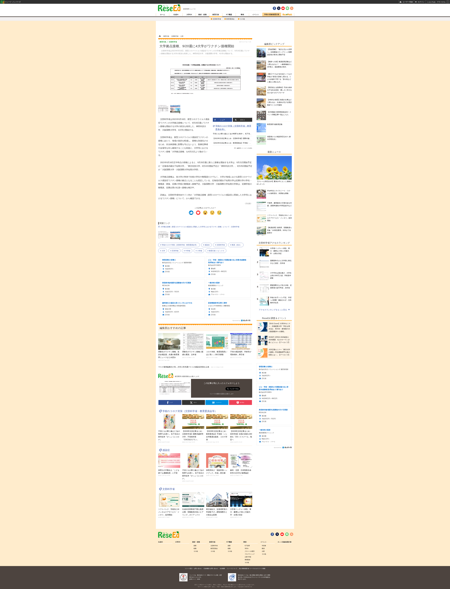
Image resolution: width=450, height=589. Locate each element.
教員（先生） (237, 245)
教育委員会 (230, 19)
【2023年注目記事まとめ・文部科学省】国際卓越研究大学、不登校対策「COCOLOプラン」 (247, 138)
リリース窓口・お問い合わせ (193, 568)
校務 (195, 548)
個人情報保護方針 (244, 568)
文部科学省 (217, 19)
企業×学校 (248, 557)
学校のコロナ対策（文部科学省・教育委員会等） (180, 245)
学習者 (264, 545)
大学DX (189, 14)
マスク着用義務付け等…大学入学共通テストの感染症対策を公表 (190, 367)
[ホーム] (159, 36)
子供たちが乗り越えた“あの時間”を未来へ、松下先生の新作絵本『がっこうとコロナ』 (244, 134)
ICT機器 (229, 14)
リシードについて (232, 568)
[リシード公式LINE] (287, 534)
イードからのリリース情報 (257, 568)
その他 (242, 19)
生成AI (175, 14)
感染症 (207, 245)
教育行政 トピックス (216, 251)
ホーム (162, 14)
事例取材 (247, 560)
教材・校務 (202, 14)
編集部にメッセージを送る (244, 148)
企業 (263, 551)
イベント (255, 14)
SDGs (246, 548)
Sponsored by (236, 320)
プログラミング (250, 554)
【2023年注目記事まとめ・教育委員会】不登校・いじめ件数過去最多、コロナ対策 (243, 143)
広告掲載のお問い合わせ (211, 568)
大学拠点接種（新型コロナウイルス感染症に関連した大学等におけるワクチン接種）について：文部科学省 (200, 227)
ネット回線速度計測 (284, 542)
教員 (263, 548)
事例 (242, 14)
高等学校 (175, 251)
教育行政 (215, 14)
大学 (163, 251)
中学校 (187, 251)
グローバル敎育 (250, 551)
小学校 (199, 251)
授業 (195, 545)
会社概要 (222, 568)
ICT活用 (247, 545)
